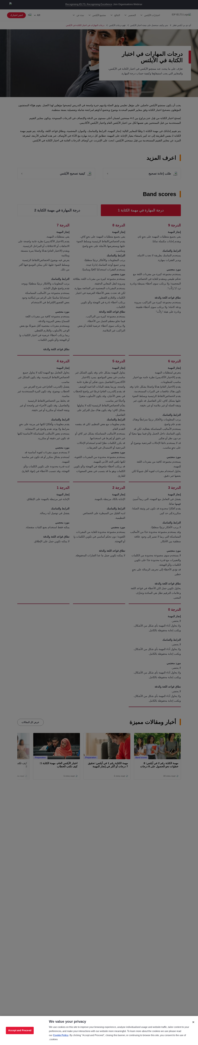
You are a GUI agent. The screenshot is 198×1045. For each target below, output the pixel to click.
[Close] (193, 1022)
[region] (99, 1030)
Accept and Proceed (19, 1030)
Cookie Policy (60, 1035)
